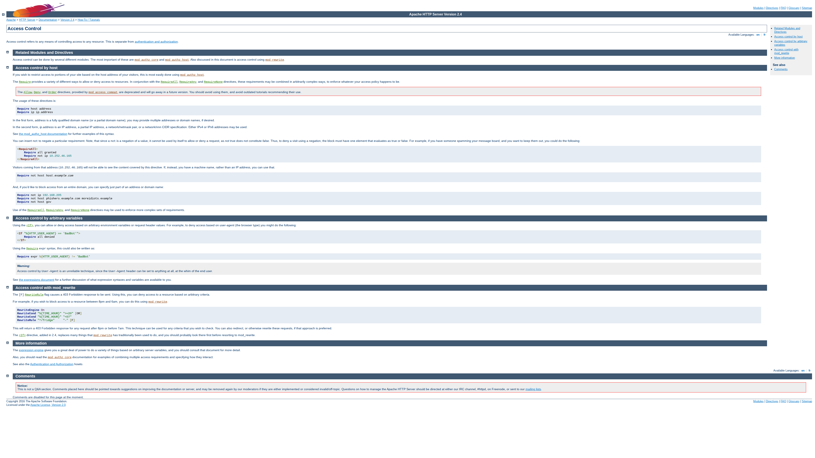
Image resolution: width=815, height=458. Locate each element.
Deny (37, 92)
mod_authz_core (146, 59)
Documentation (48, 19)
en (758, 34)
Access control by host (788, 36)
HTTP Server (27, 19)
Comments (781, 69)
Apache (11, 19)
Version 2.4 (67, 19)
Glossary (794, 8)
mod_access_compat (103, 92)
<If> (29, 225)
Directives (772, 8)
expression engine (31, 350)
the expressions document (36, 279)
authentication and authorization (156, 41)
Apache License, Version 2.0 (48, 404)
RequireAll (169, 82)
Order (52, 92)
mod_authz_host (177, 59)
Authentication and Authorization (51, 364)
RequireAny (187, 82)
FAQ (783, 8)
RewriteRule (34, 294)
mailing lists (533, 389)
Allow (28, 92)
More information (784, 57)
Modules (758, 8)
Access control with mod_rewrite (786, 51)
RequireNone (213, 82)
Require (25, 82)
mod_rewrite (274, 59)
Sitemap (807, 8)
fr (764, 34)
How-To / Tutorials (89, 19)
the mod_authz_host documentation (43, 133)
